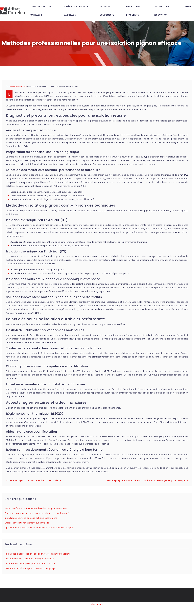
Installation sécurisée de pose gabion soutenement (31, 517)
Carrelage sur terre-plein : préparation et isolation (30, 563)
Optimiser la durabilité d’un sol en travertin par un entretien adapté (39, 527)
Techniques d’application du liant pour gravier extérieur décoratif (37, 553)
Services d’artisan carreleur (41, 10)
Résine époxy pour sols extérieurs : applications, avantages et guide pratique (146, 480)
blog (188, 6)
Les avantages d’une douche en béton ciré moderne (35, 480)
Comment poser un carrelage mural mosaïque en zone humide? (37, 513)
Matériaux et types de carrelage (76, 10)
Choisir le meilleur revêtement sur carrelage (27, 522)
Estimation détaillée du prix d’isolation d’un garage (30, 568)
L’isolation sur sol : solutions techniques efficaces (29, 558)
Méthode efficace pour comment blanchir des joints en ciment (36, 508)
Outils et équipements (107, 10)
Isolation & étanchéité (133, 10)
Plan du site (97, 604)
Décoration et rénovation (162, 10)
